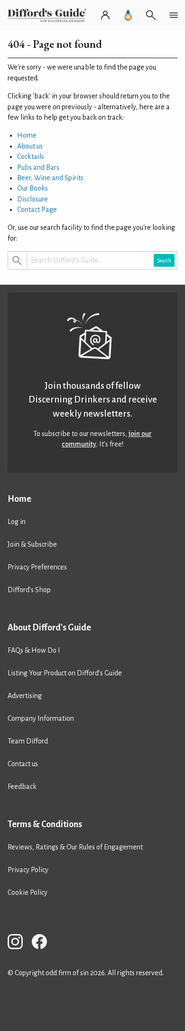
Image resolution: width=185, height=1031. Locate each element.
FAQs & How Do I (34, 650)
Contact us (23, 764)
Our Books (32, 188)
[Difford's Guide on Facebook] (43, 943)
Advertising (25, 695)
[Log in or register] (105, 15)
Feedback (22, 786)
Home (27, 135)
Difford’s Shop (29, 590)
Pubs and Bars (38, 167)
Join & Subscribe (32, 544)
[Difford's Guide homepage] (49, 15)
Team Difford (28, 741)
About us (30, 146)
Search (164, 260)
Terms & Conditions (45, 824)
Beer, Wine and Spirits (50, 178)
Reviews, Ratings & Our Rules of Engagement (75, 847)
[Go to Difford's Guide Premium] (128, 15)
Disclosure (32, 199)
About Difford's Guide (49, 627)
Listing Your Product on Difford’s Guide (65, 673)
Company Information (41, 718)
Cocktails (30, 156)
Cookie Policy (27, 892)
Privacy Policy (28, 870)
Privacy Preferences (37, 567)
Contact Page (37, 209)
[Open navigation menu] (173, 15)
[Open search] (150, 15)
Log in (17, 521)
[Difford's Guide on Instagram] (19, 943)
